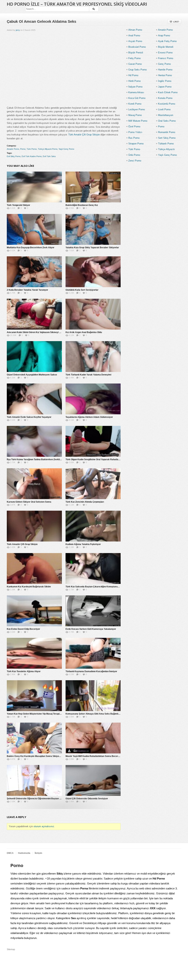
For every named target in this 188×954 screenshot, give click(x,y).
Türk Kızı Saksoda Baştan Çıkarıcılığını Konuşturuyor (93, 586)
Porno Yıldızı (135, 132)
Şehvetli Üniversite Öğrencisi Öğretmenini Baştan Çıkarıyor (38, 798)
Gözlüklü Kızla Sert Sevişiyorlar (82, 290)
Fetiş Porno (134, 58)
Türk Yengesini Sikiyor (18, 205)
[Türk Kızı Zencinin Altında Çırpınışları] (93, 483)
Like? (176, 22)
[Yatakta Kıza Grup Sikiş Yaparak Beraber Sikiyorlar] (93, 229)
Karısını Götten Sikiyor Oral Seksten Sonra (29, 502)
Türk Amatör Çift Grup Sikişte (84, 134)
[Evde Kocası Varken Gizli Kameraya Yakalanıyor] (93, 611)
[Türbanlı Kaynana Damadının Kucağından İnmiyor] (93, 653)
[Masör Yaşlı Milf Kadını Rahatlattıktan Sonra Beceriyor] (93, 738)
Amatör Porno (13, 149)
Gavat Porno (135, 64)
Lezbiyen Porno (136, 109)
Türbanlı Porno (166, 143)
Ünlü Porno (134, 155)
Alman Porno (135, 29)
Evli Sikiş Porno (14, 156)
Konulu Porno (165, 98)
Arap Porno (164, 35)
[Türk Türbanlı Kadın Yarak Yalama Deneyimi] (93, 356)
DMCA (10, 853)
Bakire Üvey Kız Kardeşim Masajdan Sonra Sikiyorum (35, 756)
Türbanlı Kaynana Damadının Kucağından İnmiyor (91, 671)
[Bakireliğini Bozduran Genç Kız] (93, 187)
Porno (23, 149)
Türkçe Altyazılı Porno (47, 149)
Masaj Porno (135, 115)
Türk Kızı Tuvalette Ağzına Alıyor (24, 671)
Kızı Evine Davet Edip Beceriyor (23, 629)
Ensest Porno (165, 52)
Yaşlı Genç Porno (66, 149)
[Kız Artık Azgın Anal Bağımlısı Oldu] (93, 314)
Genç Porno (164, 64)
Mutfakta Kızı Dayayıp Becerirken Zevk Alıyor (30, 247)
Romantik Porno (166, 132)
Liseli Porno (164, 109)
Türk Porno (32, 149)
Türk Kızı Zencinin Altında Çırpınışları (85, 502)
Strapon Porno (136, 143)
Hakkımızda (24, 853)
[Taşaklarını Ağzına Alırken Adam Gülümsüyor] (93, 399)
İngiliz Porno (164, 81)
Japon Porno (164, 86)
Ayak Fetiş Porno (167, 41)
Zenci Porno (134, 160)
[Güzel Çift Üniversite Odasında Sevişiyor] (93, 780)
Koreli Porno (134, 103)
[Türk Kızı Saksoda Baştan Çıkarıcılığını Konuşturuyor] (93, 568)
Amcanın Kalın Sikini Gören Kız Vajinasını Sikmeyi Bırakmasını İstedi (42, 332)
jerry (18, 30)
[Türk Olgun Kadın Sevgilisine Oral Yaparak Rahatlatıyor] (93, 441)
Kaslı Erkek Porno (168, 92)
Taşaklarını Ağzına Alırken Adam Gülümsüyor (89, 417)
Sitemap (11, 949)
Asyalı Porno (135, 41)
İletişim (38, 853)
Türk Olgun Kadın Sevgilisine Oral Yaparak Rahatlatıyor (94, 459)
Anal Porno (134, 35)
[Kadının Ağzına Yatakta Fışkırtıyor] (93, 526)
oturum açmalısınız (44, 826)
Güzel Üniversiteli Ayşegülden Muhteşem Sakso (32, 374)
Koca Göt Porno (136, 98)
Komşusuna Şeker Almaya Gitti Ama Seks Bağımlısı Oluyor (97, 714)
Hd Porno (133, 75)
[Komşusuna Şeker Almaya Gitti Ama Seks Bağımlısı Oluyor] (93, 695)
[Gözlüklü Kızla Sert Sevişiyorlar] (93, 272)
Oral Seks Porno (167, 120)
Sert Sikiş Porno (167, 138)
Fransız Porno (165, 58)
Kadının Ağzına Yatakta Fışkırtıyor (83, 544)
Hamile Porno (165, 69)
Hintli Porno (134, 81)
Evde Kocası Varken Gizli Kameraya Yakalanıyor (91, 629)
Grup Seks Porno (137, 69)
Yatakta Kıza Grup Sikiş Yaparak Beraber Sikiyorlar (92, 247)
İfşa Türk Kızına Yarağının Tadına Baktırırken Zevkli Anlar (36, 459)
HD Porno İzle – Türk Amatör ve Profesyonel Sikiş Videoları (77, 4)
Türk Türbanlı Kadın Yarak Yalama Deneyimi (88, 374)
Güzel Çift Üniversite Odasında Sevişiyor (87, 798)
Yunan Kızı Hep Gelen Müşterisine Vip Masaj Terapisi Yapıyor (38, 714)
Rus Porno (134, 138)
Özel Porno (134, 126)
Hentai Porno (165, 75)
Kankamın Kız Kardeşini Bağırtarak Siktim (29, 586)
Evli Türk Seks (49, 156)
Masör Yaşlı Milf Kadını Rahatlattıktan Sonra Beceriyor (94, 756)
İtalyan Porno (135, 86)
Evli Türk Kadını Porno (32, 156)
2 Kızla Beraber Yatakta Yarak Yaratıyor (27, 290)
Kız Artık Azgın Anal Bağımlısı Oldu (84, 332)
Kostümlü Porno (166, 103)
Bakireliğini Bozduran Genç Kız (82, 205)
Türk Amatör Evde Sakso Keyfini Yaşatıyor (29, 417)
